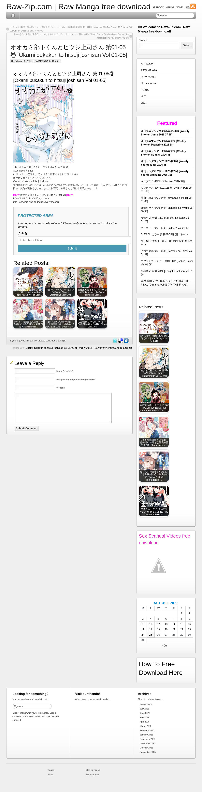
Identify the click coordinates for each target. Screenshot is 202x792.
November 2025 (147, 743)
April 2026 (144, 722)
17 (142, 629)
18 (150, 629)
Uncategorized (149, 83)
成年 (143, 96)
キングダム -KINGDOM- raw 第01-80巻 (163, 181)
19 (158, 629)
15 (181, 624)
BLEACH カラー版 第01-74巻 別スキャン (164, 234)
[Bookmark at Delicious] (120, 342)
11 (150, 624)
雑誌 (143, 102)
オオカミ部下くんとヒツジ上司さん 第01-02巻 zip (105, 348)
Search (143, 40)
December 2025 (147, 739)
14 (173, 624)
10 (142, 624)
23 (189, 629)
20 (166, 629)
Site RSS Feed (92, 774)
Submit (72, 248)
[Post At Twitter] (114, 342)
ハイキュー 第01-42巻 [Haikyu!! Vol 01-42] (165, 227)
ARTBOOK (147, 63)
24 (142, 634)
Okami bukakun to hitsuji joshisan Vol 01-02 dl (51, 348)
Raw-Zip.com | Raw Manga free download (78, 6)
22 (181, 629)
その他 (145, 89)
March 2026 (145, 726)
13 (166, 624)
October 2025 (146, 748)
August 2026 (146, 704)
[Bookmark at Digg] (126, 342)
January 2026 (146, 735)
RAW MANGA (41, 61)
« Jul (164, 645)
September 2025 (148, 752)
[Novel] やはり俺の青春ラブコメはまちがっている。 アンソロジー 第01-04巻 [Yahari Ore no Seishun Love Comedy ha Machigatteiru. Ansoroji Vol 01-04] (71, 36)
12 (158, 624)
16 (189, 624)
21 (173, 629)
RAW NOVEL (148, 76)
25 (150, 634)
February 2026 (147, 730)
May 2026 (144, 717)
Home (13, 15)
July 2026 (144, 709)
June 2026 (145, 713)
